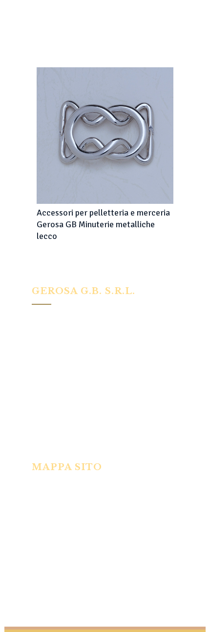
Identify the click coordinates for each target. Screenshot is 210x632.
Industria (45, 499)
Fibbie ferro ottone (60, 525)
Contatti (44, 578)
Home (40, 486)
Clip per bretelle (55, 512)
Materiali (45, 565)
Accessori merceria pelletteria (77, 552)
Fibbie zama (49, 538)
